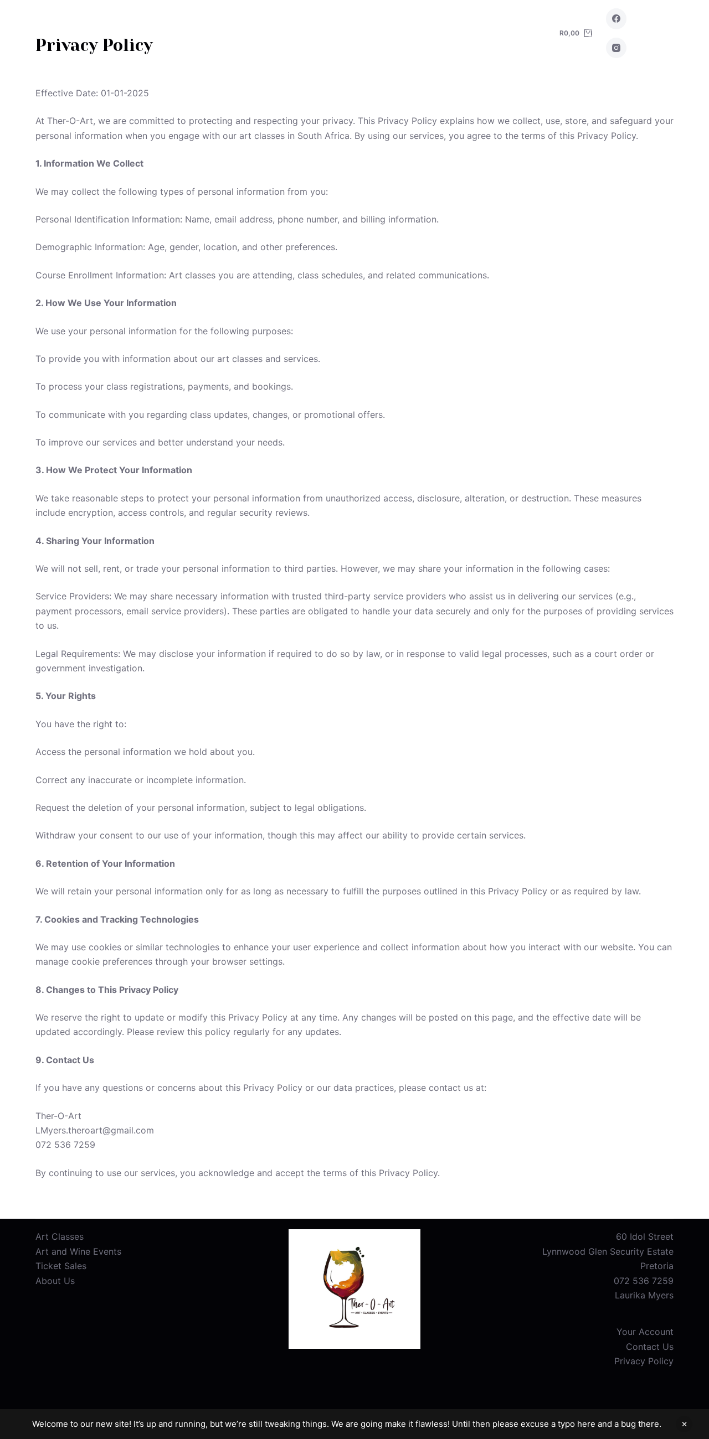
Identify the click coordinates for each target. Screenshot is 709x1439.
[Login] (653, 33)
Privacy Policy (644, 1360)
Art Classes (264, 33)
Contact (455, 33)
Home (191, 33)
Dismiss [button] (684, 1424)
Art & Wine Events (363, 33)
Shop (519, 33)
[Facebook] (616, 18)
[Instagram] (616, 48)
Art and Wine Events (78, 1251)
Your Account (645, 1331)
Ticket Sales (60, 1265)
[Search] (591, 33)
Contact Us (650, 1346)
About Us (55, 1280)
